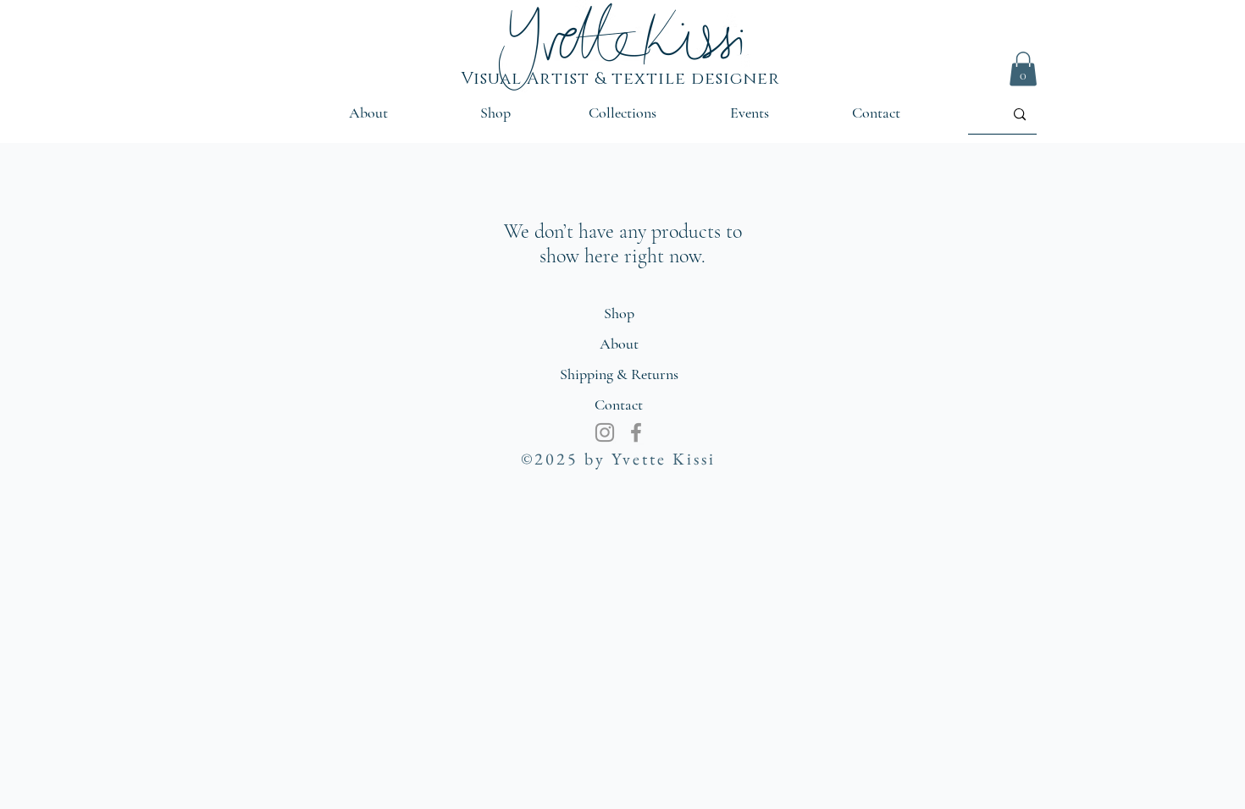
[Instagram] (604, 432)
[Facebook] (636, 432)
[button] (1023, 69)
